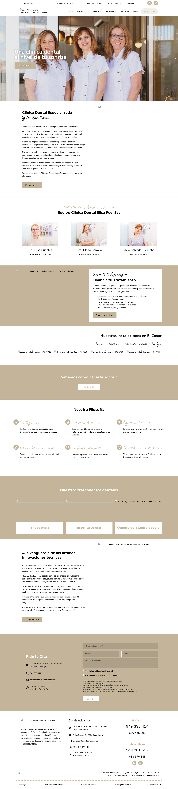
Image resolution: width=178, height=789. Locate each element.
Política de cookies (89, 785)
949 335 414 (137, 726)
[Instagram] (156, 3)
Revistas (125, 11)
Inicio (70, 11)
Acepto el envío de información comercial (102, 675)
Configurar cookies (123, 785)
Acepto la (99, 671)
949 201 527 (137, 750)
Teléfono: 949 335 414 (64, 3)
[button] (2, 58)
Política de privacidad (54, 785)
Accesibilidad (155, 785)
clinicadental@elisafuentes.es (31, 3)
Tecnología (111, 11)
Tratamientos (94, 11)
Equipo (80, 11)
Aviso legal (22, 785)
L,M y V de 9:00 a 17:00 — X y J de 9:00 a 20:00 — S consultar (110, 3)
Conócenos (25, 65)
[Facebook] (149, 3)
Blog (135, 11)
